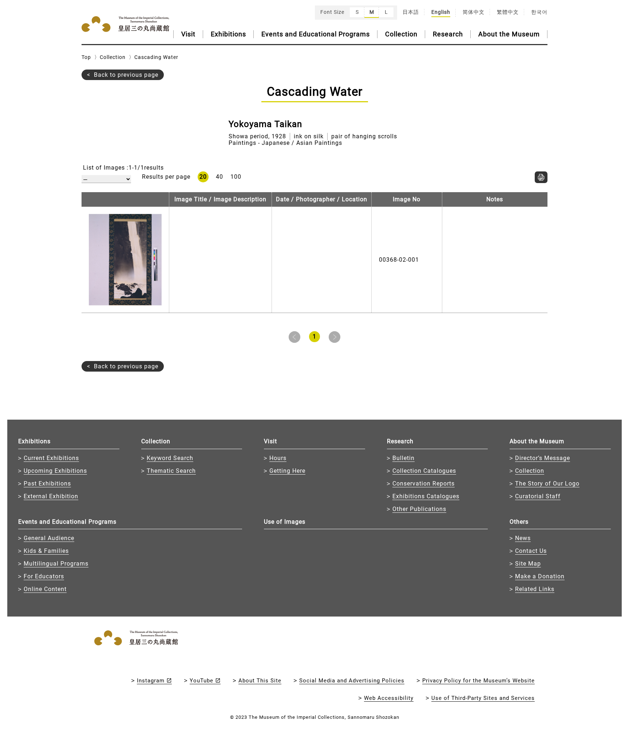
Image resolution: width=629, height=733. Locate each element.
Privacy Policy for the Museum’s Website (478, 680)
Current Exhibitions (51, 458)
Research (448, 34)
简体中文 (473, 12)
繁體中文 (508, 12)
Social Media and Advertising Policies (351, 680)
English (440, 12)
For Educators (44, 576)
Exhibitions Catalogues (425, 496)
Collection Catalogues (424, 470)
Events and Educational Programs (315, 34)
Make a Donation (540, 576)
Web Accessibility (389, 698)
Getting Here (287, 470)
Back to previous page (126, 74)
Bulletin (403, 458)
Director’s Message (542, 458)
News (523, 538)
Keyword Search (170, 458)
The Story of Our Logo (547, 483)
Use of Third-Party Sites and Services (483, 698)
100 (235, 176)
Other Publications (419, 509)
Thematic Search (171, 470)
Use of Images (284, 521)
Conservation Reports (423, 483)
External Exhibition (51, 496)
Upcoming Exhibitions (55, 470)
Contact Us (531, 550)
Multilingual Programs (56, 563)
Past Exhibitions (47, 483)
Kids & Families (46, 550)
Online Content (45, 589)
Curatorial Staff (538, 496)
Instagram (151, 680)
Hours (277, 458)
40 (219, 176)
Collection (401, 34)
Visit (188, 34)
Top (86, 57)
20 (203, 176)
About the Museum (509, 34)
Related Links (534, 589)
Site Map (528, 563)
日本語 (411, 12)
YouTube (201, 680)
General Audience (49, 538)
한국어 (539, 12)
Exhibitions (228, 34)
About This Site (259, 680)
